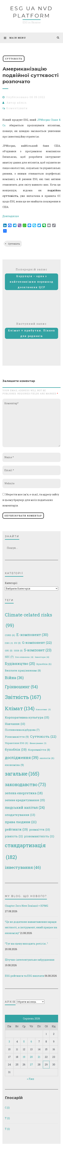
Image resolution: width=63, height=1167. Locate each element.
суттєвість (13, 58)
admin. (22, 102)
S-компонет (37, 650)
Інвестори (42, 657)
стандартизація (25, 851)
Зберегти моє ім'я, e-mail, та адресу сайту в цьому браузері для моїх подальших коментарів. (30, 500)
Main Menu (17, 37)
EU (17, 643)
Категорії (11, 583)
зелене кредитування (25, 800)
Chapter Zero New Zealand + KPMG (26, 905)
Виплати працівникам (23, 670)
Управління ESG (16, 743)
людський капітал (25, 807)
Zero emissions (24, 657)
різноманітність (39, 836)
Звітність (23, 697)
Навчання (15, 724)
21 (39, 1057)
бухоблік (16, 749)
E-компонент (32, 634)
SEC (9, 656)
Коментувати (17, 108)
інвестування (23, 867)
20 (31, 1057)
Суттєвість (14, 243)
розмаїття (39, 829)
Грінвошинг (21, 686)
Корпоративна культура (27, 717)
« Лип (30, 1079)
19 (24, 1057)
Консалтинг (43, 709)
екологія (47, 758)
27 (31, 1064)
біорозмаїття (39, 749)
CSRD (10, 635)
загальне (22, 773)
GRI (8, 650)
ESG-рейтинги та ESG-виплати (24, 975)
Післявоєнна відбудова (22, 729)
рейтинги (16, 829)
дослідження (21, 757)
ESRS (9, 643)
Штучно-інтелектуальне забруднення (29, 959)
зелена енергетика (24, 793)
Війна (14, 677)
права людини (21, 822)
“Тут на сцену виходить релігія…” (26, 943)
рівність (14, 836)
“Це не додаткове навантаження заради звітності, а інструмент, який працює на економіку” (31, 927)
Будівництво (20, 663)
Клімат (19, 708)
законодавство (25, 784)
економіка (14, 765)
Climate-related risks (28, 620)
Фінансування (38, 743)
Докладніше (10, 216)
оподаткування (20, 815)
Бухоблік (43, 664)
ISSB (18, 650)
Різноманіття (17, 736)
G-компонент (37, 642)
